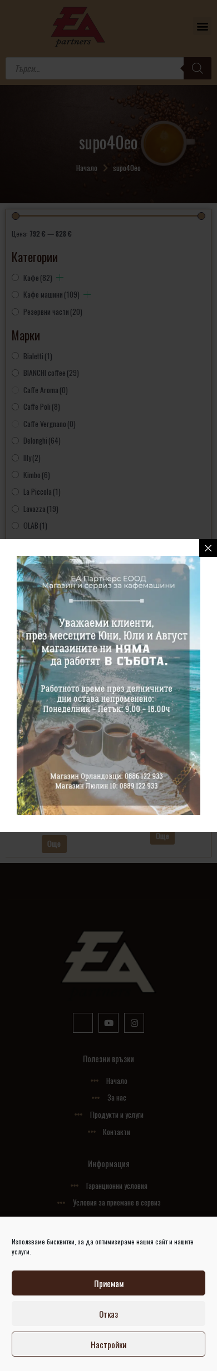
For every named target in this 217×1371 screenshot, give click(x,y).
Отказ (108, 1314)
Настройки (108, 1344)
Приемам (109, 1283)
